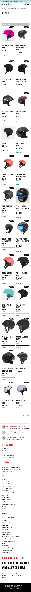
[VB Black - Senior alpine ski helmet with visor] (22, 195)
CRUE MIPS (4, 143)
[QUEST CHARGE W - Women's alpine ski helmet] (22, 35)
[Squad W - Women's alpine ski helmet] (8, 262)
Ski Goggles (5, 521)
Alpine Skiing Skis (6, 525)
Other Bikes (5, 511)
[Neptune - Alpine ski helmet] (8, 101)
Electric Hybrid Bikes (7, 488)
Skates (3, 543)
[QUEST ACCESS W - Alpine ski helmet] (22, 69)
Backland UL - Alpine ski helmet (7, 338)
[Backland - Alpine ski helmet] (22, 326)
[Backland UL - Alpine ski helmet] (8, 326)
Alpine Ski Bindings (7, 527)
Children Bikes (6, 499)
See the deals (19, 1)
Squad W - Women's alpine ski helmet (7, 274)
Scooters (4, 509)
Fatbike (4, 502)
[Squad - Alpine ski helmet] (8, 195)
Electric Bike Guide (7, 472)
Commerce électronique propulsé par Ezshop (12, 586)
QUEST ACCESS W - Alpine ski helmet (21, 81)
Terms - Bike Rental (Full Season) (11, 467)
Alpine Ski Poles (6, 532)
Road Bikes (5, 495)
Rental (3, 465)
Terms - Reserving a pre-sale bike (11, 469)
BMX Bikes (5, 506)
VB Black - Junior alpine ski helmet (6, 240)
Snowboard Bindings (7, 548)
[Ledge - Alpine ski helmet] (8, 294)
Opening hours (6, 448)
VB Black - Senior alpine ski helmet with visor (22, 208)
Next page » (26, 415)
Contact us (5, 453)
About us (4, 450)
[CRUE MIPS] (8, 133)
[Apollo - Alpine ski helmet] (22, 133)
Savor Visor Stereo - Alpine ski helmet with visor (22, 241)
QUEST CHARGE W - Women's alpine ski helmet (21, 48)
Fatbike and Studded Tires (9, 504)
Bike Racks (5, 513)
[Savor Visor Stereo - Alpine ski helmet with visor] (22, 228)
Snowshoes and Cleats (8, 552)
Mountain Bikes (6, 490)
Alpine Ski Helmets (7, 534)
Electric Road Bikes (7, 484)
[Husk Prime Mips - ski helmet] (8, 390)
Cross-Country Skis (7, 539)
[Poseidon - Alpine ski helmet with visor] (8, 358)
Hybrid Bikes (5, 497)
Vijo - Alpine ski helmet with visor (21, 175)
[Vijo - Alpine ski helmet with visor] (22, 163)
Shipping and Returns (8, 457)
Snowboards (5, 546)
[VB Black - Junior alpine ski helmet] (8, 228)
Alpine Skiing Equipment (8, 523)
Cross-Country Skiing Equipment (11, 536)
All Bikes (4, 479)
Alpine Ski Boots (6, 530)
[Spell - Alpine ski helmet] (22, 101)
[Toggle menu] (27, 4)
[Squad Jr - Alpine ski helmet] (8, 163)
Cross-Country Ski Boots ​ (9, 541)
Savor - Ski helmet (21, 369)
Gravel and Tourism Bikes (9, 493)
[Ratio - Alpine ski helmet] (8, 69)
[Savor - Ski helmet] (22, 358)
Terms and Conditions (8, 455)
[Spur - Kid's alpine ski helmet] (8, 35)
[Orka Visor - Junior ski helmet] (22, 390)
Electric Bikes (5, 481)
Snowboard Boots (7, 550)
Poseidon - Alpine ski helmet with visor (7, 370)
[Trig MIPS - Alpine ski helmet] (22, 262)
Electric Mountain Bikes (8, 486)
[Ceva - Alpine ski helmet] (22, 294)
